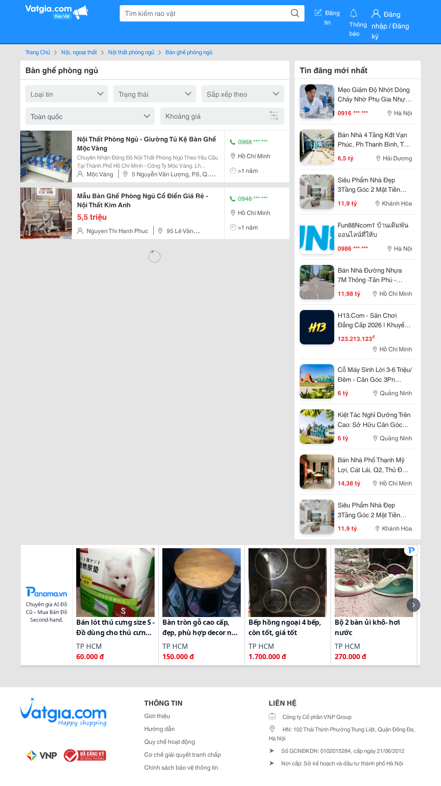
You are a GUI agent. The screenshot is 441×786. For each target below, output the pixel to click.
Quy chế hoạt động (169, 741)
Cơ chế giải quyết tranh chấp (182, 754)
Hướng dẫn (159, 728)
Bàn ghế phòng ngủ (188, 51)
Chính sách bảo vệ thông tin (181, 767)
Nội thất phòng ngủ (131, 51)
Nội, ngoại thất (79, 51)
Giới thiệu (157, 715)
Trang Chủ (37, 51)
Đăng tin (332, 14)
